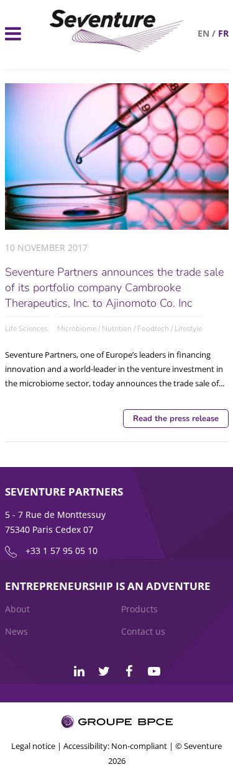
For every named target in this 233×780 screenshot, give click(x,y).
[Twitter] (104, 671)
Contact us (143, 631)
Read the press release (176, 418)
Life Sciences (26, 328)
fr (223, 33)
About (17, 609)
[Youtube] (154, 671)
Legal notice (33, 745)
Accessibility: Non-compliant (115, 745)
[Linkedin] (79, 671)
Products (139, 609)
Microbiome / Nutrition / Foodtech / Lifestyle (129, 328)
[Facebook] (129, 671)
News (16, 631)
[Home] (117, 49)
